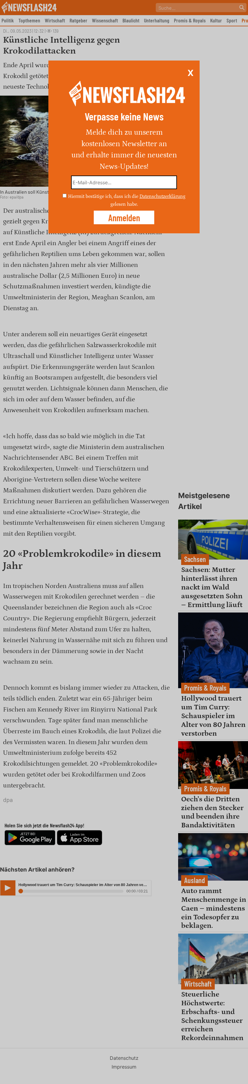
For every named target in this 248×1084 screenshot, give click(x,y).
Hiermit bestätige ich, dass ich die (103, 196)
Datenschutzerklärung (162, 196)
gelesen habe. (124, 204)
